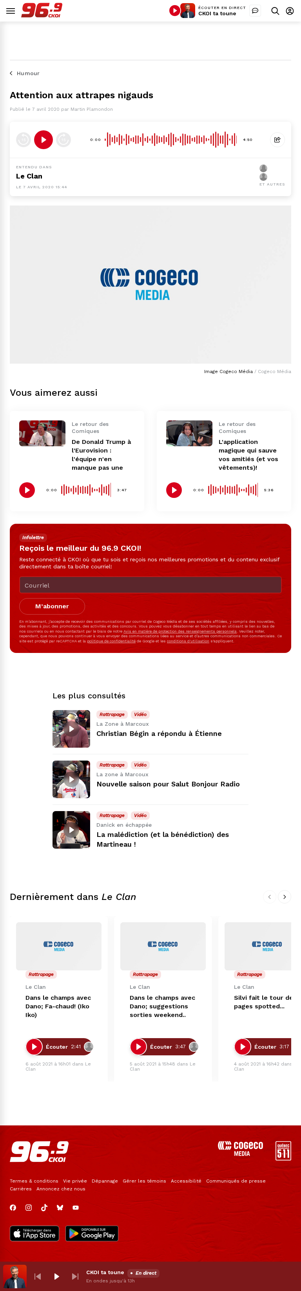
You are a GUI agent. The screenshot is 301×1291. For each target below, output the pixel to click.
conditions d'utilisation (188, 641)
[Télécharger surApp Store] (34, 1234)
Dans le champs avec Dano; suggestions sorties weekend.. (162, 1006)
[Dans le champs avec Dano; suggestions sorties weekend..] (163, 946)
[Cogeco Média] (240, 1154)
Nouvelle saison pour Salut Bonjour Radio (168, 784)
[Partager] (277, 139)
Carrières (21, 1189)
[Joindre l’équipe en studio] (255, 10)
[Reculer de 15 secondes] (23, 139)
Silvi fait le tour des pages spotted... (265, 1002)
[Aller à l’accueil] (41, 15)
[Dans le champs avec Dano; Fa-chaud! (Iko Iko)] (59, 946)
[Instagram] (28, 1207)
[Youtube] (76, 1207)
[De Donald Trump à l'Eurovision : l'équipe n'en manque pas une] (42, 433)
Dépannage (105, 1181)
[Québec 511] (283, 1158)
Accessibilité (186, 1181)
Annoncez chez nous (60, 1189)
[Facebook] (13, 1207)
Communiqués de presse (236, 1181)
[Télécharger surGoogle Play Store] (91, 1234)
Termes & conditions (34, 1181)
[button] (37, 1276)
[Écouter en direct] (175, 10)
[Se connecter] (290, 11)
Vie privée (75, 1181)
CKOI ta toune (217, 13)
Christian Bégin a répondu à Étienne (159, 733)
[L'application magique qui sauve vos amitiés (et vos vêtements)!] (189, 433)
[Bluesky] (60, 1207)
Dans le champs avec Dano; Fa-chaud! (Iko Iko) (58, 1006)
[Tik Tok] (44, 1207)
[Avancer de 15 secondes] (63, 139)
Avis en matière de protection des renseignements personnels (180, 631)
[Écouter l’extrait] (43, 139)
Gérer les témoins (144, 1181)
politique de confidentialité (111, 641)
